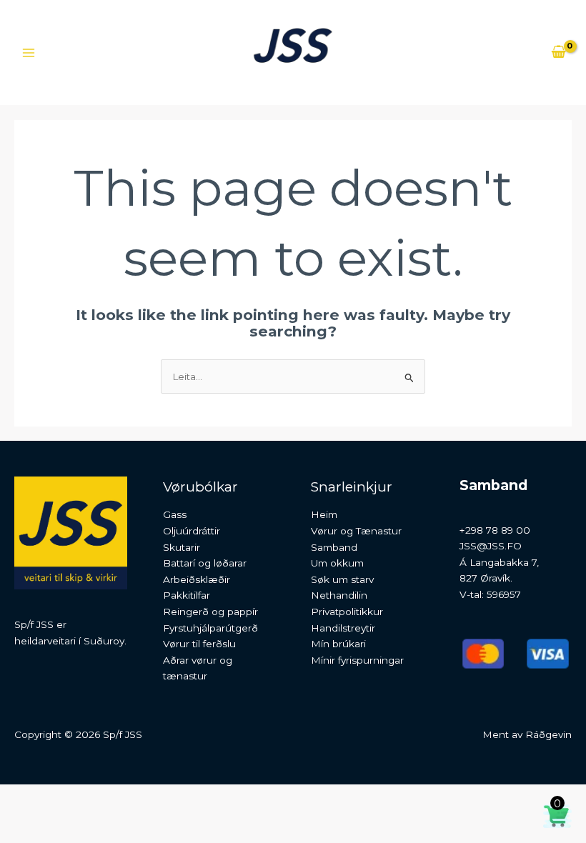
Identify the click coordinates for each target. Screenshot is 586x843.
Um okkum (337, 563)
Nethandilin (339, 595)
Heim (324, 514)
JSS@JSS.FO (491, 546)
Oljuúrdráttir (191, 531)
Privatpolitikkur (347, 611)
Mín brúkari (338, 643)
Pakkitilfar (186, 595)
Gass (175, 514)
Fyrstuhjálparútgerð (210, 628)
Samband (334, 547)
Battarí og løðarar (205, 563)
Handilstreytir (343, 628)
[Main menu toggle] (28, 52)
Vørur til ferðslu (199, 643)
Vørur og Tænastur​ (356, 531)
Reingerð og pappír (210, 611)
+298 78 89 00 (495, 530)
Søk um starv (342, 579)
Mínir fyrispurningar (357, 660)
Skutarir (181, 547)
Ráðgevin (548, 734)
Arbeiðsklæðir (196, 579)
